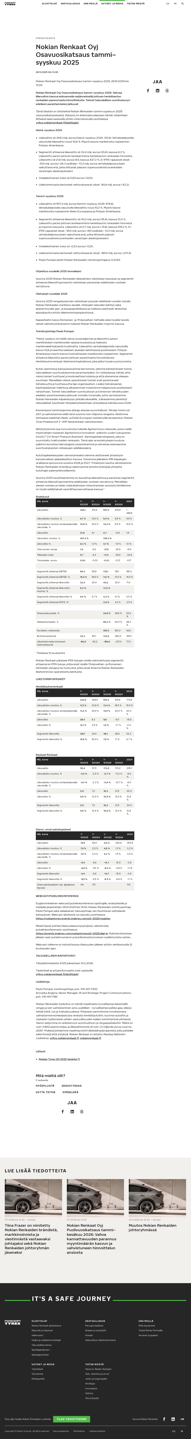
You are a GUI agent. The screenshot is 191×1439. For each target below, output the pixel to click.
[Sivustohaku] (182, 3)
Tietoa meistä (136, 3)
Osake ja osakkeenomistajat (46, 1340)
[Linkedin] (158, 91)
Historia (89, 1393)
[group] (33, 1218)
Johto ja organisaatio (96, 1378)
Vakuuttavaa (72, 1085)
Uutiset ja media (112, 3)
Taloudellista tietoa (41, 1345)
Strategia (90, 1383)
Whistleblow (79, 1431)
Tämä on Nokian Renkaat (98, 1369)
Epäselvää (70, 1092)
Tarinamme (37, 1374)
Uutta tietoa (46, 1092)
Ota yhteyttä (92, 1398)
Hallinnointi (37, 1335)
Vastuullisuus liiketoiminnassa (100, 1340)
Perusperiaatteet (94, 1325)
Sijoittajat (49, 3)
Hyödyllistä (45, 1085)
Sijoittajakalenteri (41, 1350)
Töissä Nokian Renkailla (150, 1330)
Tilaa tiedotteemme (72, 1419)
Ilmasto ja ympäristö (95, 1330)
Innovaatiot (91, 1388)
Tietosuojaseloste (61, 1431)
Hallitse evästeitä (97, 1431)
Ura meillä (91, 3)
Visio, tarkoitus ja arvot (97, 1374)
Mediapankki (38, 1378)
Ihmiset (89, 1335)
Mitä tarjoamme (147, 1325)
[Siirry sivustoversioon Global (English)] (167, 3)
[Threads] (167, 91)
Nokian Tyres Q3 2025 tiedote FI (59, 1059)
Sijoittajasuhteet (40, 1354)
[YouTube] (182, 1419)
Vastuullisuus (70, 3)
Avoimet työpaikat (148, 1335)
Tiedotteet (37, 1369)
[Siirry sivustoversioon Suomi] (175, 3)
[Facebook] (148, 91)
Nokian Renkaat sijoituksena (46, 1325)
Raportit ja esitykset (42, 1330)
